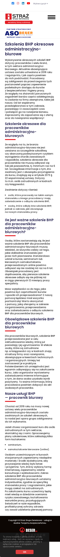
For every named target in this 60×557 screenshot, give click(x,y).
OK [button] (24, 552)
